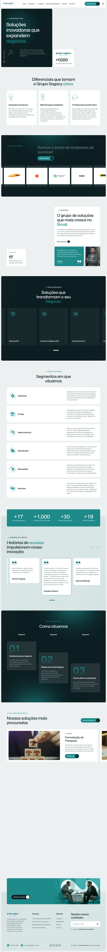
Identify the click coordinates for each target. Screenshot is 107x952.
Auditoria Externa (47, 341)
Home (24, 4)
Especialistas (60, 922)
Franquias (69, 733)
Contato (72, 4)
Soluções (31, 4)
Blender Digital (83, 945)
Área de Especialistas (53, 4)
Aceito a (83, 929)
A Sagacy (41, 4)
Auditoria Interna (78, 341)
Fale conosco (4, 54)
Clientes (64, 4)
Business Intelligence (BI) (18, 341)
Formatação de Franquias (74, 739)
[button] (51, 350)
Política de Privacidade (86, 929)
